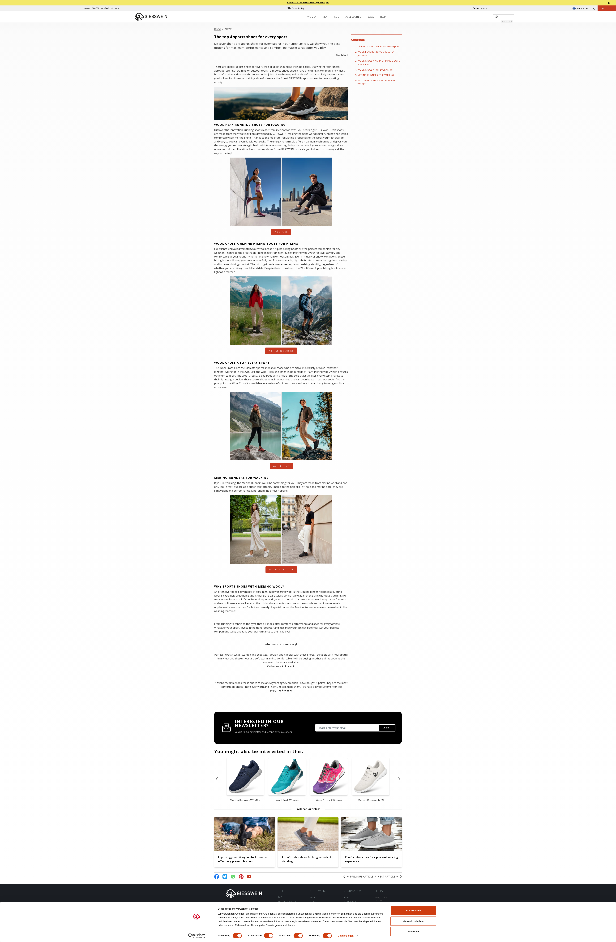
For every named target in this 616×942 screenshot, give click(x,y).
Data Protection (349, 901)
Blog (217, 29)
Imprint (345, 897)
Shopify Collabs (381, 897)
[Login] (593, 8)
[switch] (268, 935)
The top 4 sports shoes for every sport (378, 46)
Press (313, 901)
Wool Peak (281, 231)
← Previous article (360, 876)
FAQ (280, 897)
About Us (314, 897)
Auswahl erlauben (413, 921)
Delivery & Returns (287, 901)
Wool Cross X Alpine (281, 350)
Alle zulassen (413, 910)
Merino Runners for (281, 569)
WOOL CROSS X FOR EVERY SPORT (376, 69)
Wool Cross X (281, 466)
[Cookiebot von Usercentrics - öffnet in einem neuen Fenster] (197, 935)
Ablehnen (413, 931)
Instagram (379, 900)
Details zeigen (346, 935)
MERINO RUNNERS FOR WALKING (376, 75)
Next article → (387, 876)
